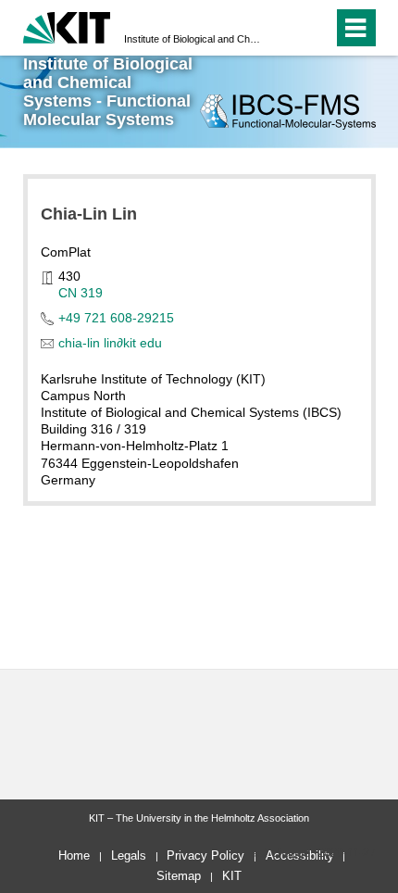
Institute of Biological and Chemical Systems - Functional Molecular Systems (193, 38)
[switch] (285, 28)
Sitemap (178, 876)
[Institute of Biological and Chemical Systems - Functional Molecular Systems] (287, 111)
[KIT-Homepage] (67, 25)
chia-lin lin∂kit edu (110, 342)
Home (74, 855)
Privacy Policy (205, 855)
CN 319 (80, 292)
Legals (128, 855)
